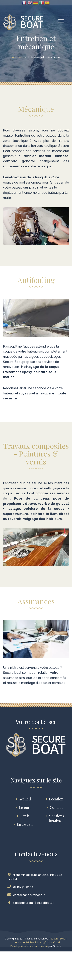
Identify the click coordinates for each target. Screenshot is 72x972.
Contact (56, 807)
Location (56, 799)
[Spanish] (47, 2)
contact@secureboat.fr (29, 895)
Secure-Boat (57, 938)
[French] (24, 2)
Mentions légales (56, 818)
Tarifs (25, 816)
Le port (25, 807)
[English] (29, 2)
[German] (35, 2)
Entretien (25, 824)
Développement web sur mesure (29, 946)
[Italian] (41, 2)
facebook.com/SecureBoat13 (33, 902)
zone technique (15, 141)
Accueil (25, 799)
